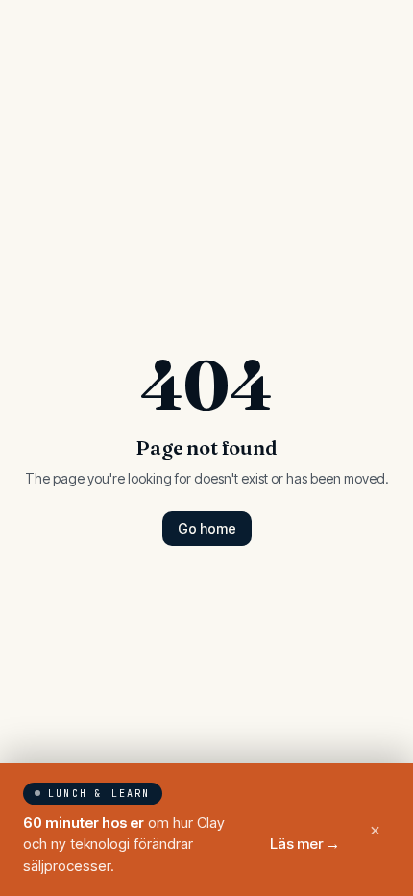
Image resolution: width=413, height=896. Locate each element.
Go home (207, 528)
